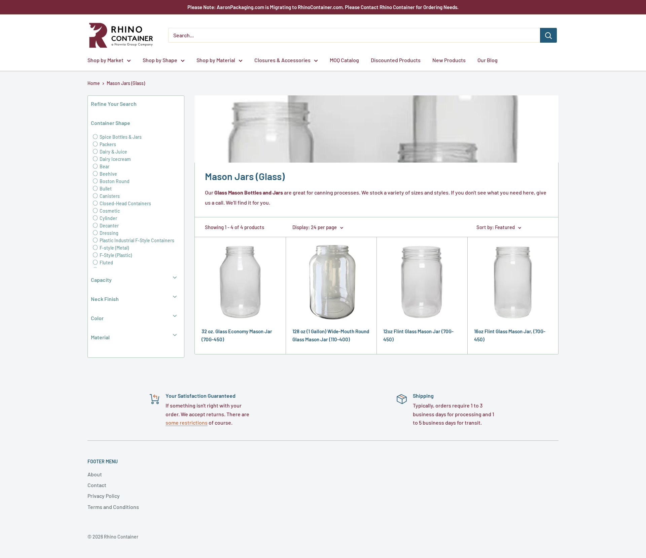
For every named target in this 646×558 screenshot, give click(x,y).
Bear (104, 166)
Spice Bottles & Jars (120, 137)
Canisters (109, 196)
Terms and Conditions (113, 507)
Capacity (101, 279)
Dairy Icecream (115, 159)
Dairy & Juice (113, 152)
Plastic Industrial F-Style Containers (136, 240)
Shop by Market (105, 60)
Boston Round (114, 181)
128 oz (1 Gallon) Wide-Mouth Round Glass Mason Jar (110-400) (330, 335)
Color (97, 318)
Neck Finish (105, 299)
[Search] (548, 35)
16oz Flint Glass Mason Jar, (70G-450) (509, 335)
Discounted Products (396, 60)
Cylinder (108, 218)
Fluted (106, 262)
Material (100, 337)
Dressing (108, 233)
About (94, 474)
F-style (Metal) (114, 248)
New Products (449, 60)
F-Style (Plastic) (115, 255)
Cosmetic (109, 211)
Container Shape (110, 123)
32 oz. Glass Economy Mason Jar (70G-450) (237, 335)
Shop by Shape (160, 60)
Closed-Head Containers (125, 203)
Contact (96, 485)
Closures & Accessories (282, 60)
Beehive (108, 174)
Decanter (109, 225)
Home (93, 83)
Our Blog (487, 60)
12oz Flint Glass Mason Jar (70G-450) (418, 335)
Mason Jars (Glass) (126, 83)
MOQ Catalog (344, 60)
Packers (107, 144)
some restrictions (187, 422)
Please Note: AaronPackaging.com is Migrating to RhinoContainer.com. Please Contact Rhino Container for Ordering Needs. (323, 7)
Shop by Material (215, 60)
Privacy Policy (103, 495)
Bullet (105, 188)
